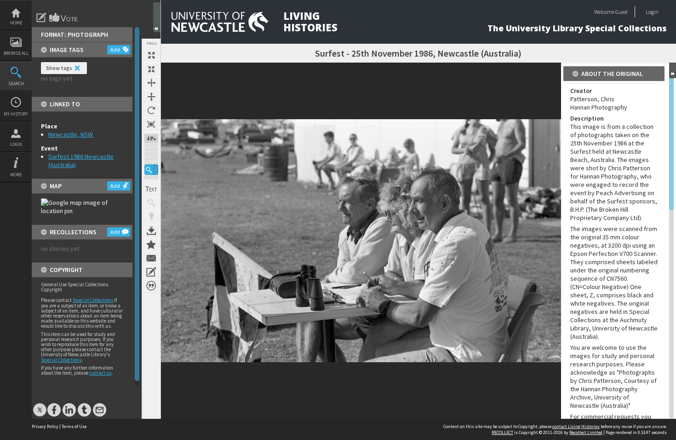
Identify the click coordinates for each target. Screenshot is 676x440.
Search (16, 84)
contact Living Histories (576, 426)
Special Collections (93, 300)
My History (16, 114)
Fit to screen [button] (151, 69)
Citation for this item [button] (151, 286)
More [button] (16, 175)
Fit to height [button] (151, 97)
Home (16, 23)
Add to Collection (151, 244)
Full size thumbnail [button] (151, 55)
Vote (64, 17)
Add (115, 49)
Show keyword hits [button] (151, 203)
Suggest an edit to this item (41, 17)
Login (16, 144)
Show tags (59, 67)
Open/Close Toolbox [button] (156, 17)
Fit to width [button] (151, 83)
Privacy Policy (45, 426)
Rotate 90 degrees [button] (151, 110)
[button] (151, 169)
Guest (621, 11)
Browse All (16, 53)
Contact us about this (151, 258)
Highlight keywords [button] (151, 217)
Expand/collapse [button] (672, 70)
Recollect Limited (585, 432)
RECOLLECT (502, 432)
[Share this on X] (39, 405)
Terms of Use (74, 426)
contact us (100, 373)
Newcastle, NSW (70, 134)
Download (151, 230)
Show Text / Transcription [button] (151, 189)
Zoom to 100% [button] (151, 124)
